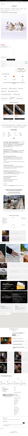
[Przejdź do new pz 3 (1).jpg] (17, 357)
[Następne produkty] (26, 112)
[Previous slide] (0, 222)
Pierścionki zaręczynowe (21, 361)
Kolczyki (20, 10)
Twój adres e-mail (5, 421)
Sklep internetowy (13, 431)
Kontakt (15, 390)
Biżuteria (17, 10)
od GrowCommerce (16, 432)
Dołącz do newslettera (24, 423)
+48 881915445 (25, 2)
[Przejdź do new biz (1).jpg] (3, 368)
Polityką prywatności (7, 425)
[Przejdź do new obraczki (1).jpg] (17, 368)
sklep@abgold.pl (20, 2)
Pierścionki (6, 361)
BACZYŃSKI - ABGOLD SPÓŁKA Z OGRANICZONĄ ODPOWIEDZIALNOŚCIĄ (8, 10)
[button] (2, 9)
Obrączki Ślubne (21, 372)
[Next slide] (27, 222)
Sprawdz (14, 235)
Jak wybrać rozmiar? (3, 57)
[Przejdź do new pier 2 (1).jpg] (3, 357)
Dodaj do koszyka (11, 59)
